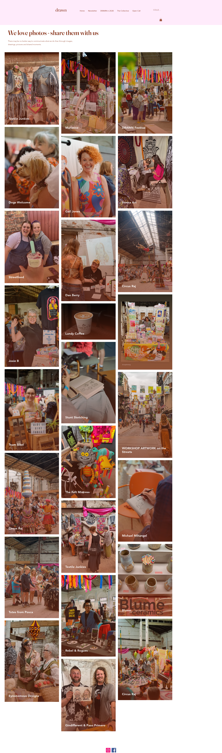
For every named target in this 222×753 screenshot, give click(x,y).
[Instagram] (108, 750)
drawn (61, 10)
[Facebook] (114, 750)
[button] (160, 19)
